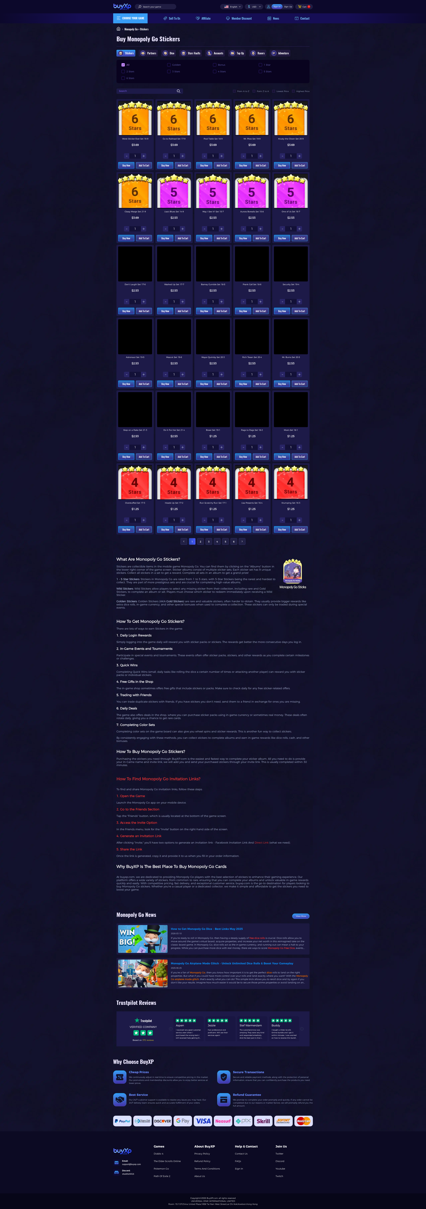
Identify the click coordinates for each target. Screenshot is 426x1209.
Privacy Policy (202, 1153)
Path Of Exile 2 (162, 1176)
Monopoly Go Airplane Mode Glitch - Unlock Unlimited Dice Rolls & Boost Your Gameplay (232, 963)
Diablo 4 (158, 1153)
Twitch (279, 1176)
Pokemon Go (161, 1168)
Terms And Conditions (207, 1168)
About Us (199, 1176)
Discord (280, 1161)
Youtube (280, 1168)
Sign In (239, 1168)
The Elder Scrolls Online (167, 1161)
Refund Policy (202, 1161)
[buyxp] (124, 6)
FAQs (238, 1161)
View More (301, 916)
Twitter (279, 1153)
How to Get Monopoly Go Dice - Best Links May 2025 (207, 929)
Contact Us (241, 1153)
